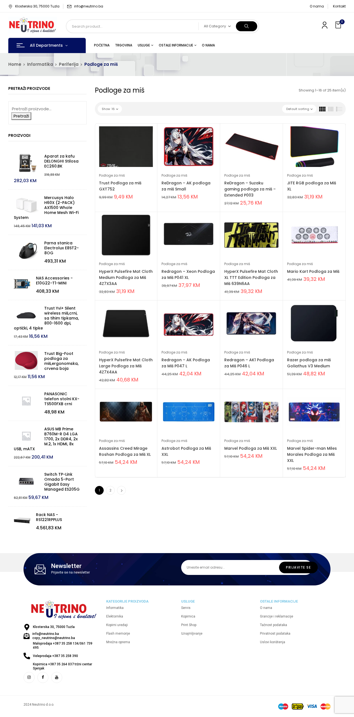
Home (14, 64)
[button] (339, 25)
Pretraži (21, 116)
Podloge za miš (112, 175)
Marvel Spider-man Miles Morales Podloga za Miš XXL (312, 454)
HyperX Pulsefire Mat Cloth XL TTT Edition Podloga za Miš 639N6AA (251, 277)
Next (121, 490)
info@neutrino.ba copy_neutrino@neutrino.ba (53, 636)
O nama (317, 6)
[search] (246, 26)
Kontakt (339, 6)
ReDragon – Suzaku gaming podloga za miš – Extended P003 (250, 189)
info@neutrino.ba (88, 6)
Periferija (69, 64)
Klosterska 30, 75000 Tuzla (37, 6)
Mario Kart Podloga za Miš (313, 271)
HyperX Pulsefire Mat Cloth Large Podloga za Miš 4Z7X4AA (126, 366)
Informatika (40, 64)
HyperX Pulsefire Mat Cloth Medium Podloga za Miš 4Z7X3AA (126, 277)
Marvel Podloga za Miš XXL (250, 448)
